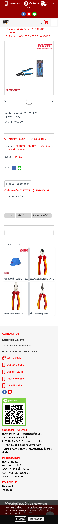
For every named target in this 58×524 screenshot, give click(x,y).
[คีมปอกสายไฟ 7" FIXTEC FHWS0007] (29, 68)
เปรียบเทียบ (39, 139)
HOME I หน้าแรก (10, 462)
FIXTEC (32, 146)
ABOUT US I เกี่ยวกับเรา (15, 469)
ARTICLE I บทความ (12, 477)
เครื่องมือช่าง (46, 146)
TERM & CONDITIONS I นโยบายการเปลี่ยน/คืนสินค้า (27, 450)
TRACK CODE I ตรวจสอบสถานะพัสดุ (21, 445)
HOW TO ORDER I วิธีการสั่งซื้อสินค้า (22, 434)
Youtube (7, 490)
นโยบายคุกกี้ (14, 513)
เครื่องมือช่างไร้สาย (17, 149)
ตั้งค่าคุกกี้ (20, 519)
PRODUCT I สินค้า (12, 465)
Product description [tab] (17, 184)
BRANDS (21, 146)
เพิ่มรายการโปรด (16, 139)
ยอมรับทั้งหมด (36, 519)
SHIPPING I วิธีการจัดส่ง (15, 437)
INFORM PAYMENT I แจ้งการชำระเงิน (22, 441)
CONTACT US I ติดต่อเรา (16, 473)
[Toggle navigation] (54, 22)
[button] (39, 22)
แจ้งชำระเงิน (34, 3)
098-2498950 (15, 3)
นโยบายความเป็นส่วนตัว (38, 510)
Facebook (8, 486)
